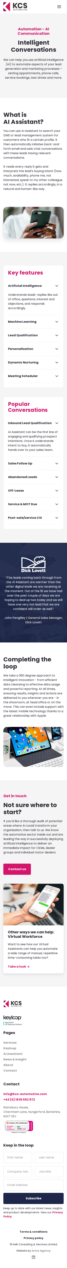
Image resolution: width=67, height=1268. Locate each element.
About (8, 1065)
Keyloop (9, 1048)
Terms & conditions (33, 1232)
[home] (15, 6)
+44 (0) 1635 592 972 (19, 1099)
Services (10, 1043)
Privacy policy (33, 1238)
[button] (59, 6)
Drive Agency (41, 1251)
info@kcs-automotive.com (25, 1094)
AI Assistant (13, 1054)
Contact (10, 1070)
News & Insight (15, 1059)
